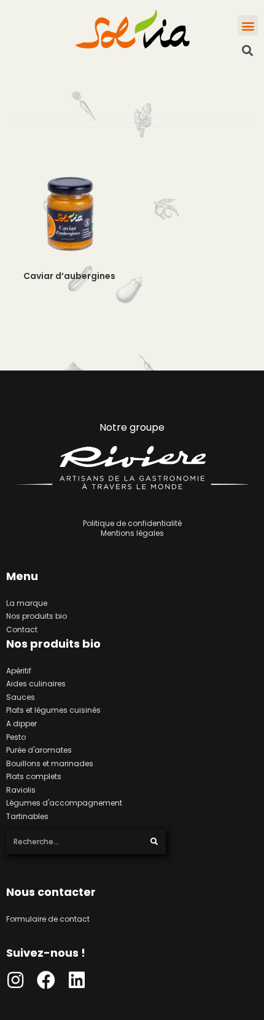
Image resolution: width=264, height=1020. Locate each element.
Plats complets (33, 776)
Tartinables (27, 816)
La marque (26, 603)
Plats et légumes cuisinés (53, 710)
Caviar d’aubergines (69, 276)
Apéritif (18, 670)
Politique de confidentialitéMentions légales (132, 528)
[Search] (154, 842)
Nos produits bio (36, 616)
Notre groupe (132, 427)
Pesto (16, 737)
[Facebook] (46, 980)
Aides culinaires (36, 683)
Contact (21, 629)
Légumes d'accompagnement (64, 803)
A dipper (21, 723)
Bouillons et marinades (49, 763)
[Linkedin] (77, 980)
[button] (248, 25)
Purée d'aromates (39, 750)
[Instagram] (15, 980)
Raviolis (21, 790)
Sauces (20, 697)
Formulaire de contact (48, 919)
